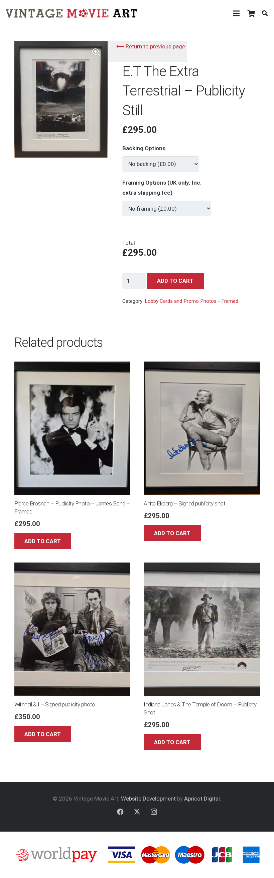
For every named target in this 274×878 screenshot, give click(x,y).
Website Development (148, 798)
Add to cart (175, 280)
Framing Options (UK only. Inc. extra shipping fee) (162, 187)
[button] (265, 13)
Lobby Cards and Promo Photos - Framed (191, 301)
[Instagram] (153, 812)
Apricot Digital (202, 798)
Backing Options (143, 148)
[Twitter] (137, 812)
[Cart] (251, 13)
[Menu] (236, 13)
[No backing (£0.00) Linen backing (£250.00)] (160, 161)
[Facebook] (120, 812)
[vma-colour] (71, 13)
